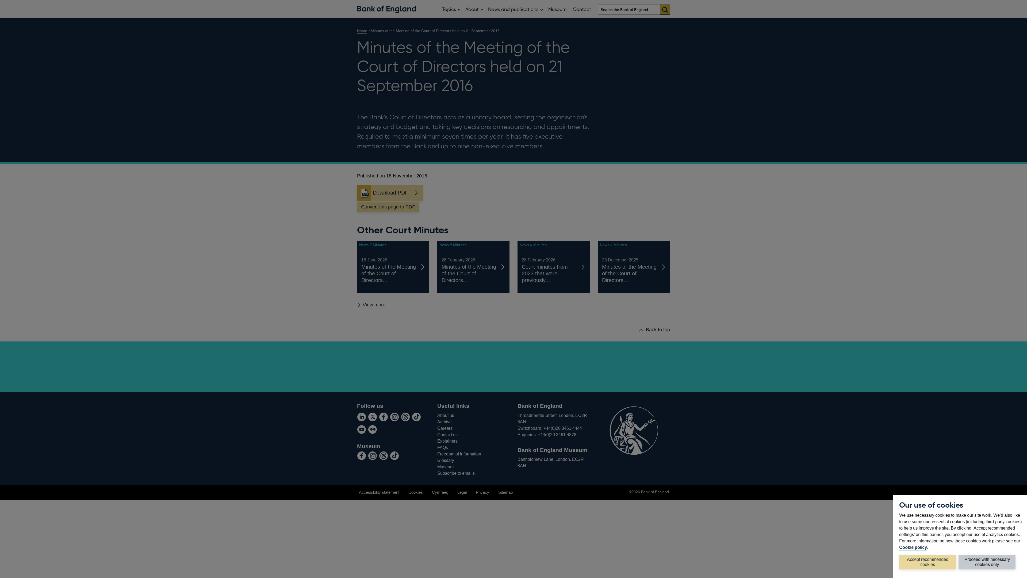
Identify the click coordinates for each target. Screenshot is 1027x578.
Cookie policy (913, 547)
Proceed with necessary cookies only (987, 562)
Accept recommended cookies (927, 562)
